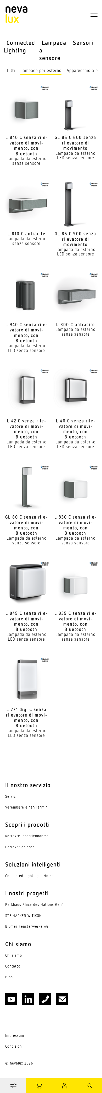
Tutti (11, 70)
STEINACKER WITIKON (23, 915)
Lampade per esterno (40, 70)
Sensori (83, 42)
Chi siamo (13, 955)
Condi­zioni (14, 1046)
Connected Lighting (19, 46)
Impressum (14, 1035)
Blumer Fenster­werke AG (27, 926)
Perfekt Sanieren (20, 847)
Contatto (12, 966)
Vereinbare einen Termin (26, 807)
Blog (9, 977)
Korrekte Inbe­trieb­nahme (27, 836)
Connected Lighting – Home (29, 876)
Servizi (11, 796)
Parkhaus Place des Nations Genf (34, 904)
